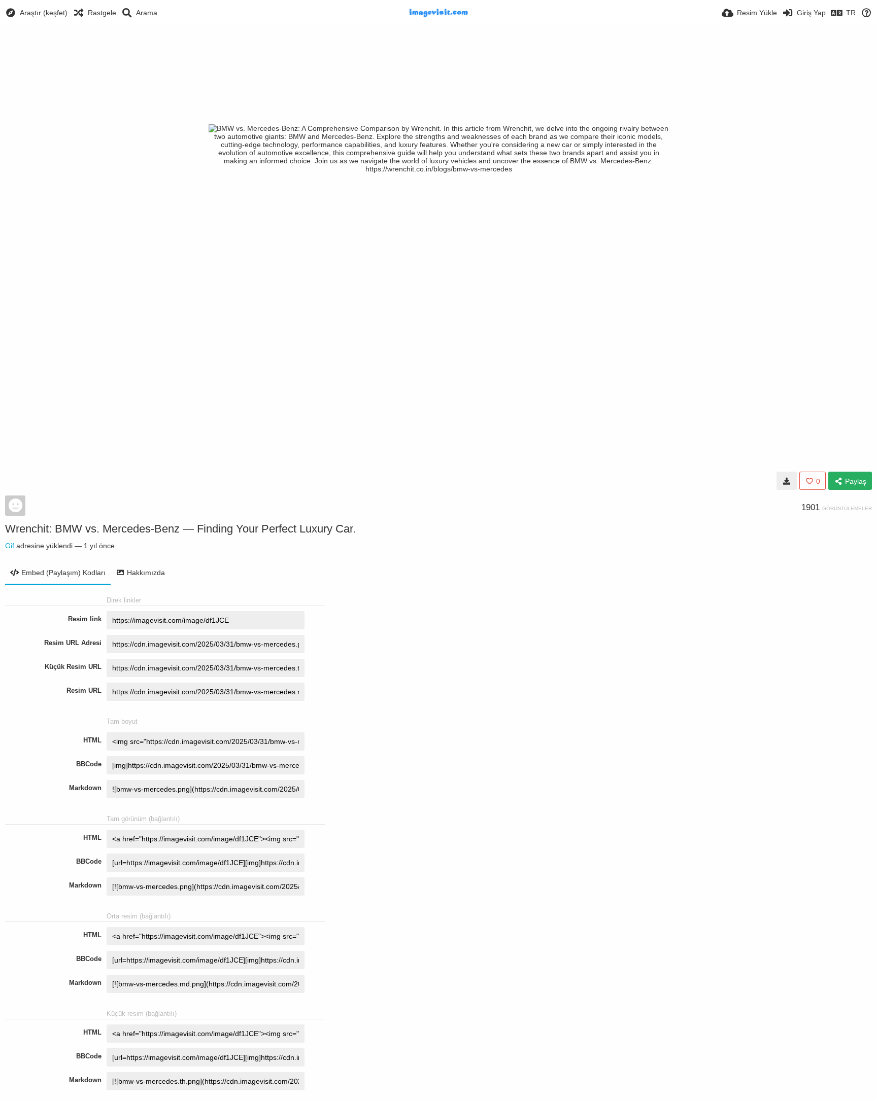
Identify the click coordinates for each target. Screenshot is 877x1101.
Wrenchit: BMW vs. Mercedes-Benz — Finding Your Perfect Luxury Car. (180, 528)
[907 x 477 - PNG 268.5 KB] (787, 481)
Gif (9, 546)
